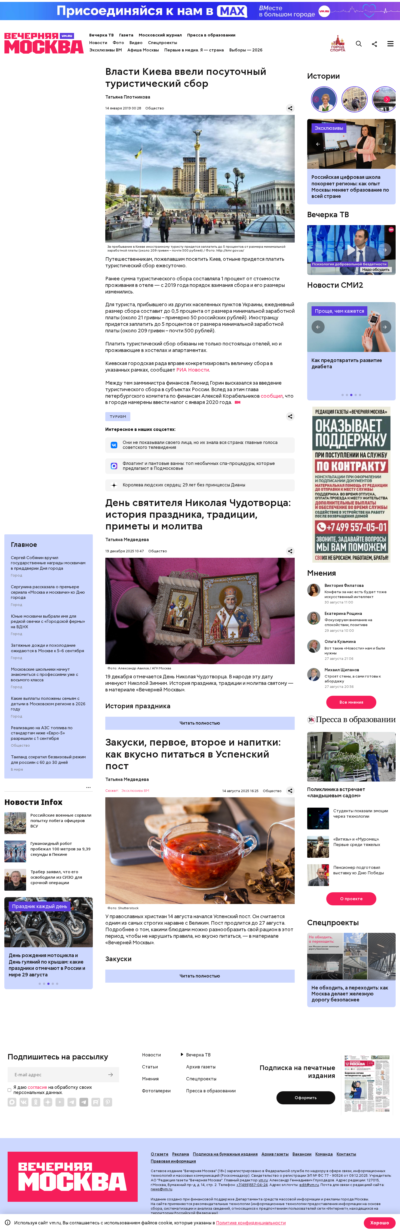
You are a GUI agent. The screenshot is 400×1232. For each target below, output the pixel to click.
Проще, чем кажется (339, 311)
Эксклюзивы (329, 128)
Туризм (118, 416)
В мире (17, 769)
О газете (159, 1154)
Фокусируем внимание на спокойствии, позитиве (348, 622)
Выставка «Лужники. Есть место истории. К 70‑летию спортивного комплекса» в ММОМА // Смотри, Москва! (355, 99)
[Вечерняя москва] (73, 1177)
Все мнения (351, 702)
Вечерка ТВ (101, 35)
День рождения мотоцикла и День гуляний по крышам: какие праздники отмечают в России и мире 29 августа (47, 964)
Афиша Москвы (143, 50)
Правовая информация (173, 1161)
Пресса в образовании (211, 35)
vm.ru (263, 1180)
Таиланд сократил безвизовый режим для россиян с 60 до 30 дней (48, 759)
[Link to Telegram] (71, 1102)
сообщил (272, 396)
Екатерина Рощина (343, 614)
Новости (98, 42)
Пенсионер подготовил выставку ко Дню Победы (358, 870)
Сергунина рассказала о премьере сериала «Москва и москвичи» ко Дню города (48, 592)
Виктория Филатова (344, 586)
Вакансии (302, 1154)
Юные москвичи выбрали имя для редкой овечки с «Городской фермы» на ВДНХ (48, 621)
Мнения (321, 573)
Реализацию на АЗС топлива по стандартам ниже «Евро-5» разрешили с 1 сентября (42, 733)
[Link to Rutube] (95, 1102)
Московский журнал (160, 35)
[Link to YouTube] (60, 1102)
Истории (323, 76)
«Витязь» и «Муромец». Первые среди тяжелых (356, 842)
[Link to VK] (24, 1102)
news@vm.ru (161, 1189)
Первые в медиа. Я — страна (194, 50)
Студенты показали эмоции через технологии (360, 814)
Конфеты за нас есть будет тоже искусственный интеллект (356, 594)
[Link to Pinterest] (107, 1102)
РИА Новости (192, 369)
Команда (324, 1154)
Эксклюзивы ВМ (105, 50)
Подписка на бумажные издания (225, 1154)
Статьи (150, 1067)
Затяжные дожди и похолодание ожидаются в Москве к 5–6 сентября (47, 648)
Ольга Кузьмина (341, 642)
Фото (118, 42)
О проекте (351, 899)
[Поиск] (359, 44)
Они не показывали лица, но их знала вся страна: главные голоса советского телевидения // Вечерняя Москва (324, 99)
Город (16, 575)
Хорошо (379, 1223)
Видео (136, 42)
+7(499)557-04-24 (252, 1184)
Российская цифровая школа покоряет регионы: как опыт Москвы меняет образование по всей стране (351, 144)
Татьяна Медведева (127, 540)
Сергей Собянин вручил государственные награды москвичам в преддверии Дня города (48, 563)
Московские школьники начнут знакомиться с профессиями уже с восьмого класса (44, 674)
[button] (15, 922)
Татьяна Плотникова (127, 97)
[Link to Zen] (48, 1102)
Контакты (346, 1154)
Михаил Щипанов (342, 670)
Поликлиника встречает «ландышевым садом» (336, 792)
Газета (126, 35)
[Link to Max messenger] (12, 1102)
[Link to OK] (36, 1102)
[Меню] (390, 44)
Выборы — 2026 (245, 50)
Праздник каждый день (39, 906)
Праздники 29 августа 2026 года (48, 922)
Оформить (306, 1098)
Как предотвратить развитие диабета (351, 327)
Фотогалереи (156, 1091)
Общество (20, 745)
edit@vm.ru (309, 1184)
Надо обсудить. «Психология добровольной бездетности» (351, 250)
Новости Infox (33, 802)
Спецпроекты (162, 42)
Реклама (180, 1154)
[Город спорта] (337, 44)
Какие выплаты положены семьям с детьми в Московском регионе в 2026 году (48, 704)
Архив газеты (201, 1067)
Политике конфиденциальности (251, 1223)
